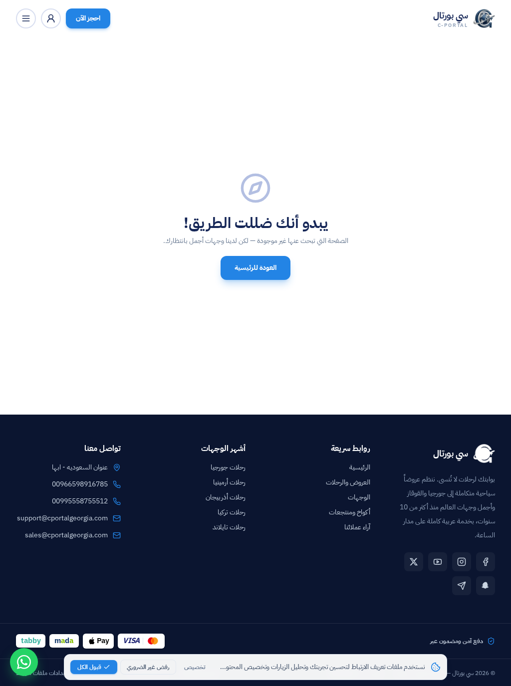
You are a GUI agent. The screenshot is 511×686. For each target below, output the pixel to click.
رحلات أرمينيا (229, 482)
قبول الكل (89, 667)
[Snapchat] (485, 585)
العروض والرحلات (348, 482)
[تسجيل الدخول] (51, 18)
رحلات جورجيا (228, 467)
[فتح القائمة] (26, 18)
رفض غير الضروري (148, 667)
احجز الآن (88, 18)
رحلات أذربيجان (226, 497)
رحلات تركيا (232, 512)
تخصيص (194, 667)
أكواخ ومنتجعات (349, 512)
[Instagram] (461, 561)
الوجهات (359, 497)
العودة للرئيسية (255, 267)
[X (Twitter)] (413, 561)
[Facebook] (485, 561)
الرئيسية (359, 467)
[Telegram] (461, 585)
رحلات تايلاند (229, 527)
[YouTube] (437, 561)
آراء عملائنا (357, 527)
